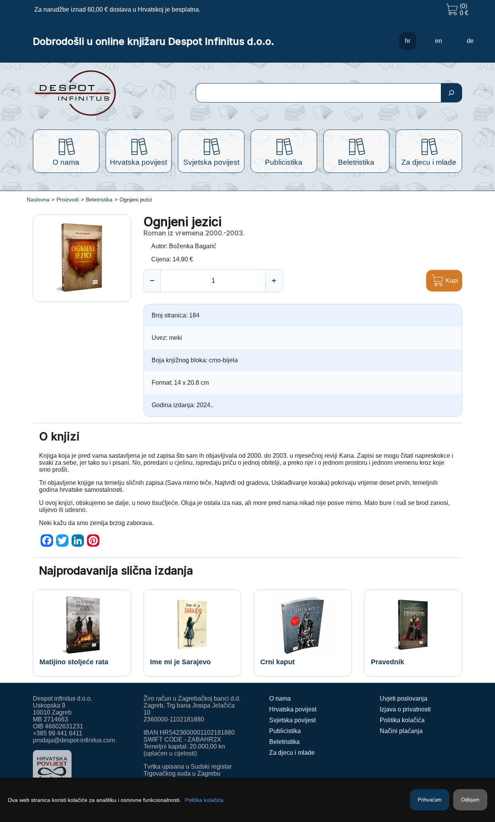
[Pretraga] (451, 92)
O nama (280, 698)
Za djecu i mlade (292, 752)
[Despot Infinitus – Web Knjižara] (100, 93)
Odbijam (470, 800)
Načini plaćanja (401, 731)
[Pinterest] (93, 540)
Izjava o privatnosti (405, 709)
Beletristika (99, 199)
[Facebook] (47, 540)
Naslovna (38, 199)
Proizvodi (67, 199)
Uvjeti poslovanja (403, 698)
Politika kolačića (402, 720)
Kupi (452, 280)
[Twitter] (62, 540)
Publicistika (285, 731)
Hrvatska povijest (292, 709)
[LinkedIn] (78, 540)
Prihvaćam (430, 800)
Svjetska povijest (292, 720)
